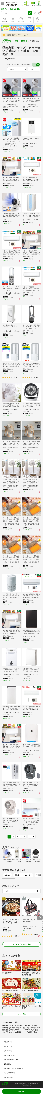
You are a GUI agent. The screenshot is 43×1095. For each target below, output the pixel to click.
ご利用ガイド (8, 1042)
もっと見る (21, 1014)
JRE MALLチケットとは (11, 1059)
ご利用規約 (7, 1064)
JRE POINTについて (10, 1055)
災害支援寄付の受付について (17, 35)
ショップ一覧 (8, 1046)
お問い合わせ (8, 1051)
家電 (16, 41)
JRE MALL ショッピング (6, 41)
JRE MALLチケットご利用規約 (13, 1068)
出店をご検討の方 (9, 1073)
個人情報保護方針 (9, 1077)
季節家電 (24, 41)
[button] (40, 917)
